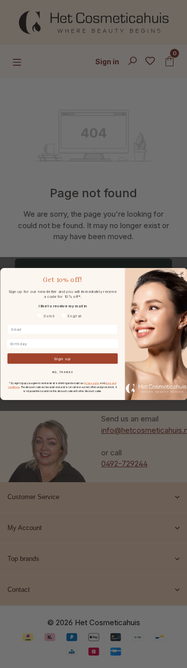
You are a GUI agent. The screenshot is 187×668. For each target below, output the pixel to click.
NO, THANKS (62, 372)
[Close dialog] (182, 273)
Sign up (62, 358)
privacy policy (91, 383)
